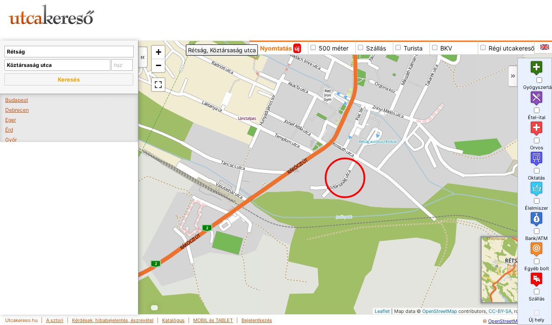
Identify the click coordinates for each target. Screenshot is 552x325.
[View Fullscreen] (158, 84)
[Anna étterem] (327, 94)
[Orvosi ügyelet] (292, 125)
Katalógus (173, 320)
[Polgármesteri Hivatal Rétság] (327, 134)
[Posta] (310, 153)
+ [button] (158, 52)
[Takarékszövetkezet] (300, 125)
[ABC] (354, 111)
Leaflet (382, 311)
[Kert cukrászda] (328, 90)
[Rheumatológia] (284, 138)
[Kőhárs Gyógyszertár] (306, 129)
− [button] (158, 65)
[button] (68, 79)
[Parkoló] (339, 98)
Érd (9, 129)
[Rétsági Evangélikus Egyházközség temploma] (297, 171)
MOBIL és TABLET (213, 320)
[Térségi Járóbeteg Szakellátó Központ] (219, 104)
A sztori (54, 320)
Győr (11, 139)
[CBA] (368, 118)
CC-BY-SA (500, 311)
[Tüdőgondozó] (307, 116)
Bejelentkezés (257, 320)
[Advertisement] (330, 19)
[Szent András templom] (313, 143)
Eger (10, 119)
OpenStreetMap (439, 311)
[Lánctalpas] (243, 119)
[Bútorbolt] (297, 146)
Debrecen (17, 109)
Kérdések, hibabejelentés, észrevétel (113, 320)
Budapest (16, 99)
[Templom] (346, 160)
